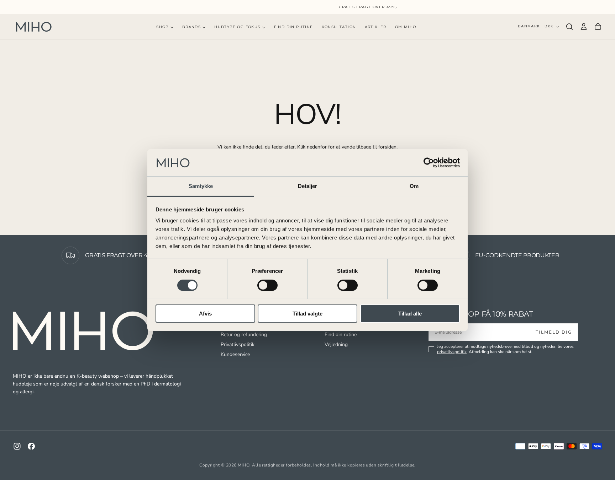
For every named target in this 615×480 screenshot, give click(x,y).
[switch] (267, 285)
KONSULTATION (339, 27)
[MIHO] (84, 331)
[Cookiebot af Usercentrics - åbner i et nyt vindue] (429, 162)
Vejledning (336, 344)
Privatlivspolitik (237, 344)
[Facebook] (31, 446)
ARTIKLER (376, 27)
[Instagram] (17, 446)
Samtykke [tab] (201, 186)
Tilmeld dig (554, 332)
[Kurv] (598, 26)
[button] (569, 26)
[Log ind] (583, 26)
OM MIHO (405, 27)
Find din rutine (341, 334)
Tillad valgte (307, 314)
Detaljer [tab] (307, 186)
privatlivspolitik (452, 352)
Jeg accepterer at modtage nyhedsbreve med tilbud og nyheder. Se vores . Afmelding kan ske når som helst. (505, 349)
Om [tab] (414, 186)
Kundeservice (235, 354)
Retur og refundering (244, 334)
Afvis (205, 314)
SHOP (162, 27)
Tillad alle (410, 314)
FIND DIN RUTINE (293, 27)
